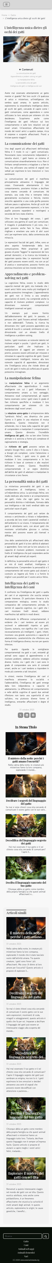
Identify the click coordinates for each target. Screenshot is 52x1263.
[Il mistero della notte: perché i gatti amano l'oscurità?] (26, 743)
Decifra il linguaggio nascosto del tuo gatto (26, 884)
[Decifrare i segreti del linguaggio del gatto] (26, 785)
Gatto (13, 15)
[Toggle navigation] (6, 4)
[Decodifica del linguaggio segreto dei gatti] (26, 825)
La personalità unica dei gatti (26, 83)
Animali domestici (26, 1252)
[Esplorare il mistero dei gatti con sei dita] (26, 1168)
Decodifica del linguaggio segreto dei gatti (26, 842)
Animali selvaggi (26, 1249)
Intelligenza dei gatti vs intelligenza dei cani (26, 86)
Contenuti (27, 69)
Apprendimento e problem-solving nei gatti (26, 76)
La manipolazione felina (26, 79)
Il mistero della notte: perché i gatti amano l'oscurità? (26, 760)
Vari (26, 1256)
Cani (26, 1245)
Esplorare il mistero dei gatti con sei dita (26, 1175)
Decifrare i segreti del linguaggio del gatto (26, 802)
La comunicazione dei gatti (26, 73)
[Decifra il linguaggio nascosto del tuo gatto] (26, 867)
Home (4, 15)
